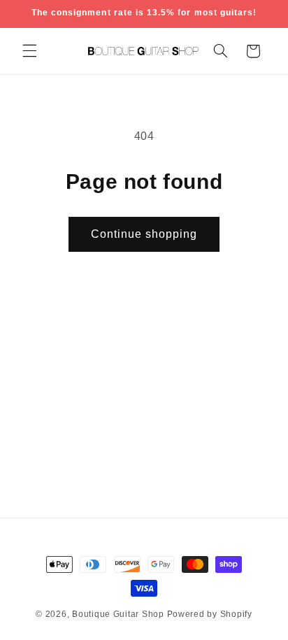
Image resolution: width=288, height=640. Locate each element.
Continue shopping (144, 234)
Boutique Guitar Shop (118, 614)
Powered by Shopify (209, 614)
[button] (29, 51)
